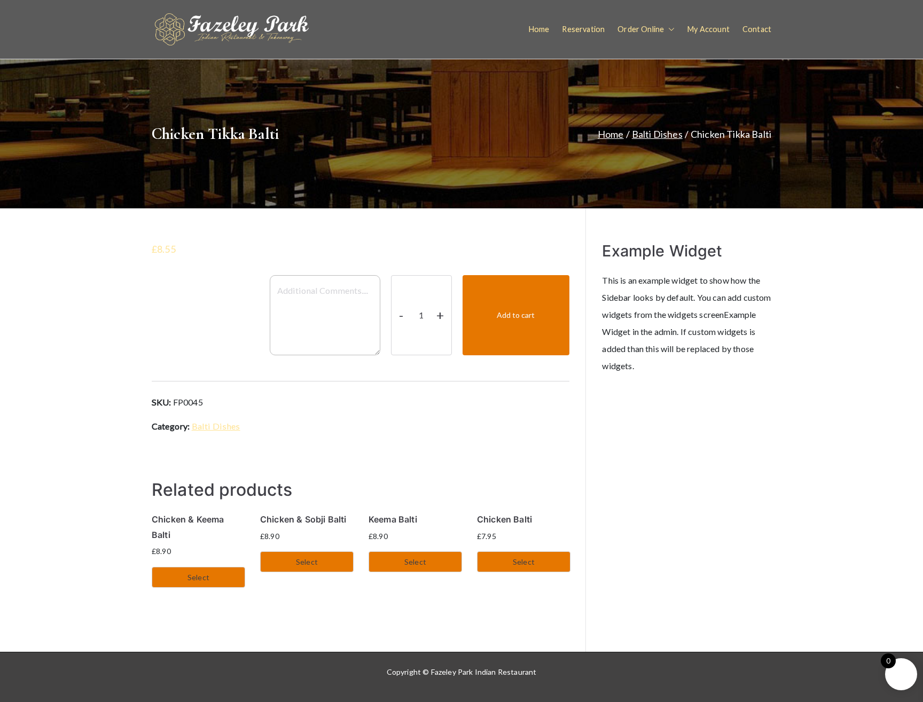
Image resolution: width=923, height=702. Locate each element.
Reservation (583, 29)
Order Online (640, 29)
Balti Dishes (657, 134)
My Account (708, 29)
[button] (669, 29)
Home (539, 29)
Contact (756, 29)
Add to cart (516, 314)
